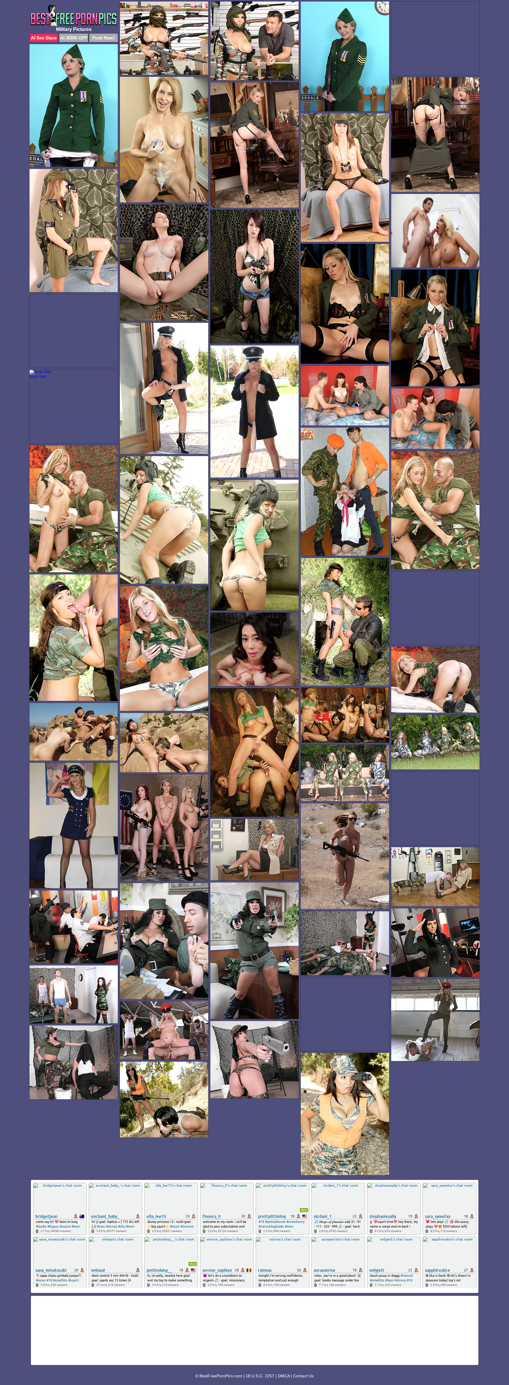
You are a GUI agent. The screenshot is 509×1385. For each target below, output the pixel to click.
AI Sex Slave (44, 37)
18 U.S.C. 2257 (260, 1376)
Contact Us (303, 1376)
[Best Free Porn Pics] (73, 15)
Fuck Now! (103, 37)
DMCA (284, 1376)
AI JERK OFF (73, 37)
